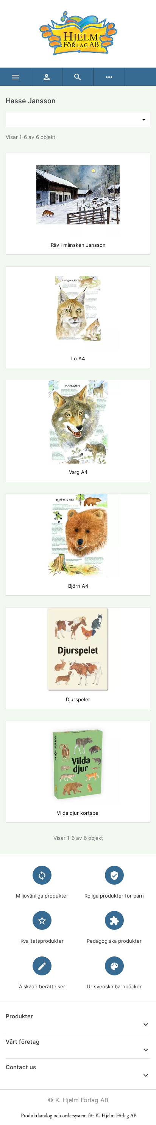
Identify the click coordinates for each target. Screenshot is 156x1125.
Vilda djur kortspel (78, 813)
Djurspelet (78, 699)
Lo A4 (78, 358)
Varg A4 (78, 472)
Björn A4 (78, 586)
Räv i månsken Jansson (78, 245)
